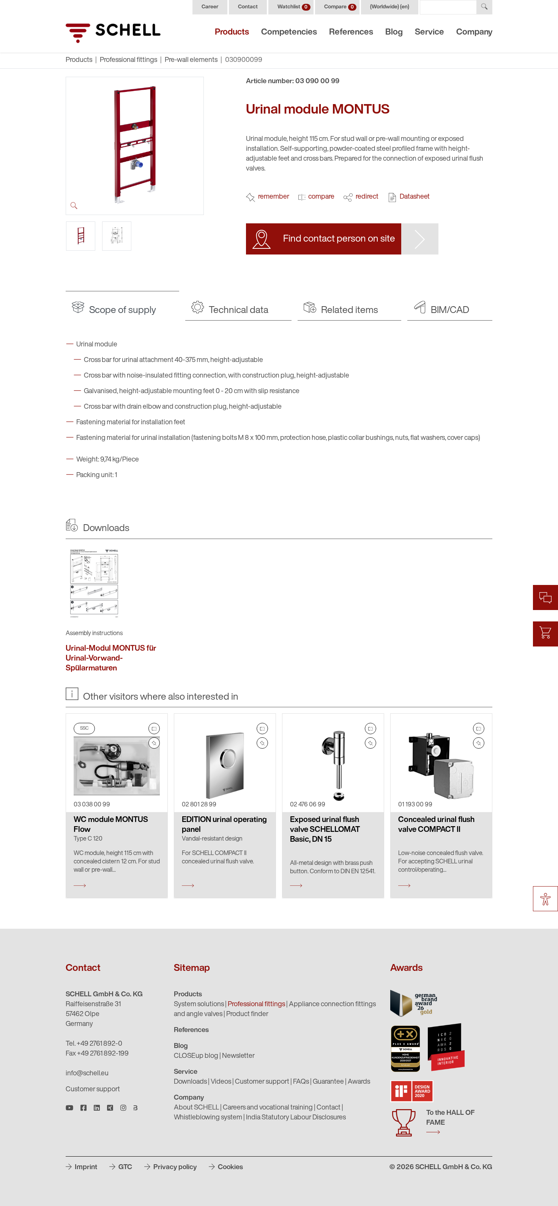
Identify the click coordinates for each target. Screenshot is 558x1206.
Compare (339, 7)
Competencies (289, 32)
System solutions (199, 1004)
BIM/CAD (449, 310)
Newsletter (238, 1056)
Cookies (229, 1167)
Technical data (237, 310)
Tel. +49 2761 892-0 (94, 1044)
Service (429, 32)
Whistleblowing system (208, 1117)
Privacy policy (174, 1167)
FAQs (301, 1082)
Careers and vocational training (268, 1108)
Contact (248, 7)
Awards (359, 1082)
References (351, 32)
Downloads (190, 1082)
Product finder (247, 1014)
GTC (124, 1167)
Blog (394, 32)
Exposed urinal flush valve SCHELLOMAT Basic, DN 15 (325, 830)
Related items (348, 310)
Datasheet (415, 197)
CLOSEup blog (196, 1056)
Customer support (93, 1089)
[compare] (154, 728)
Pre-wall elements (191, 60)
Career (210, 7)
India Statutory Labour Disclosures (296, 1117)
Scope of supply (121, 310)
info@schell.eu (87, 1073)
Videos (221, 1082)
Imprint (85, 1167)
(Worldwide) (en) (389, 7)
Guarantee (328, 1082)
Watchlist (292, 7)
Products (232, 32)
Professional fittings (128, 60)
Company (474, 32)
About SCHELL (196, 1108)
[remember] (154, 743)
